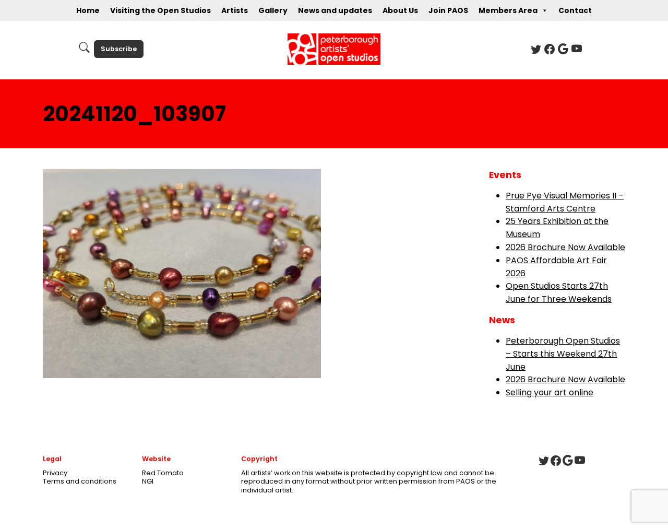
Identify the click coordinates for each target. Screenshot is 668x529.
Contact (575, 10)
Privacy (55, 472)
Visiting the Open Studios (160, 10)
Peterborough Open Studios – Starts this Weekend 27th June (563, 354)
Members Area (508, 10)
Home (88, 10)
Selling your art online (549, 392)
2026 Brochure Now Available (565, 247)
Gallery (273, 10)
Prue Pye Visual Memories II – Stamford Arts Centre (565, 202)
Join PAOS (448, 10)
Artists (234, 10)
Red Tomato (163, 472)
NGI (147, 481)
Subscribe (119, 48)
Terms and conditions (79, 481)
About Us (400, 10)
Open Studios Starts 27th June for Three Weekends (559, 292)
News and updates (335, 10)
